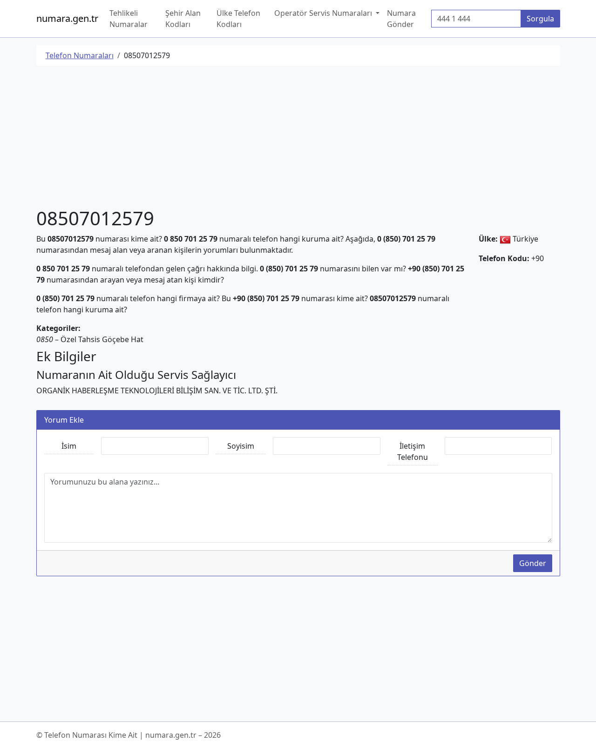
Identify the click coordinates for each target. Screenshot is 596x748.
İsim (68, 446)
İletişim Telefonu (412, 451)
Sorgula (540, 18)
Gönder (532, 563)
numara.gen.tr (67, 18)
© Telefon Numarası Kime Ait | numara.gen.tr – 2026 (128, 735)
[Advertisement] (298, 138)
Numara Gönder (401, 18)
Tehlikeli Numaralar (128, 18)
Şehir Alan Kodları (183, 18)
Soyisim (240, 446)
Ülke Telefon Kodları (238, 18)
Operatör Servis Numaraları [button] (324, 13)
